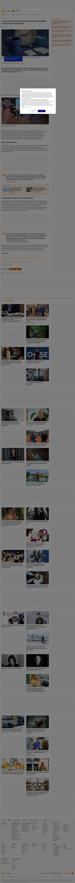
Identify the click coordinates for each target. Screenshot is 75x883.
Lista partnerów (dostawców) (26, 107)
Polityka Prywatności (27, 98)
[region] (38, 101)
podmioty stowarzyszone (40, 92)
